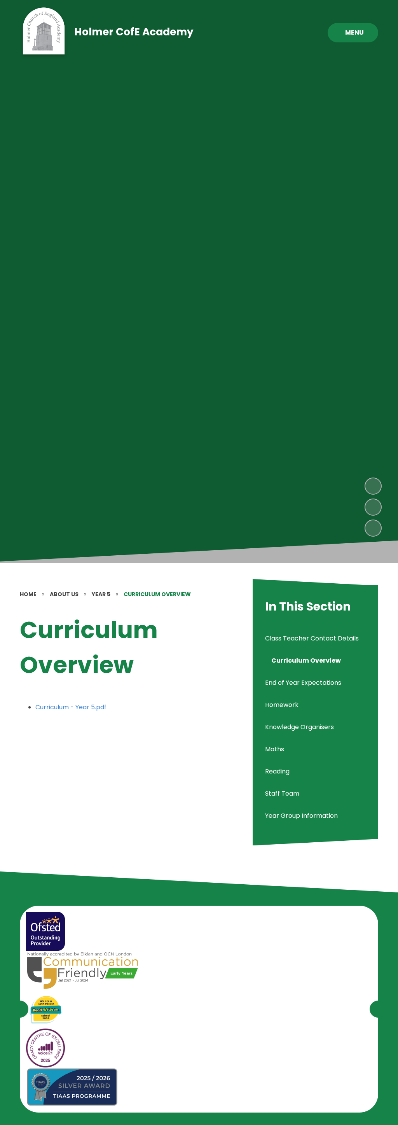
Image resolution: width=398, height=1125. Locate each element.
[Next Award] (378, 1009)
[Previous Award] (19, 1009)
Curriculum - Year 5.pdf (70, 707)
